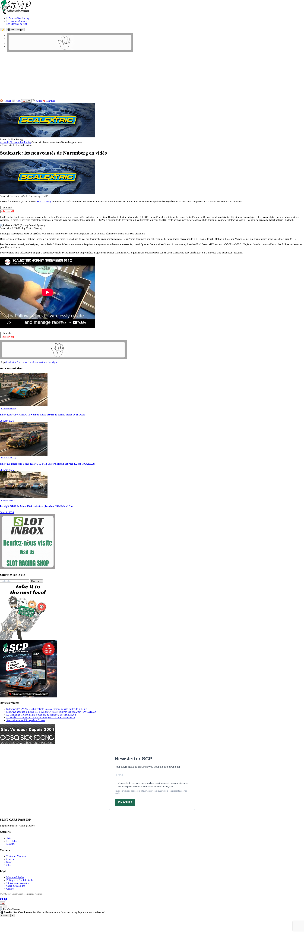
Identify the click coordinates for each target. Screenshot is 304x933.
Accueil (4, 142)
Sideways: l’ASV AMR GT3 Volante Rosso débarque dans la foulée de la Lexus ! (47, 709)
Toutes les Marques (16, 856)
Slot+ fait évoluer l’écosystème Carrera (25, 720)
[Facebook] (2, 899)
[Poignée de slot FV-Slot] (28, 639)
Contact (10, 888)
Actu (8, 838)
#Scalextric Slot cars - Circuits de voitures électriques (31, 362)
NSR (8, 864)
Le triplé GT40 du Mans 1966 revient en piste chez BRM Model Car (40, 717)
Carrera (10, 859)
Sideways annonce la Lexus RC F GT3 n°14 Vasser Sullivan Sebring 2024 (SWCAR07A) (51, 711)
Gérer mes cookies (15, 885)
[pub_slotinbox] (27, 568)
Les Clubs (11, 841)
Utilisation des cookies (17, 883)
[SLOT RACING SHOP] (70, 51)
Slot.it (9, 862)
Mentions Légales (15, 877)
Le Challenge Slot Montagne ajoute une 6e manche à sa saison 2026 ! (41, 714)
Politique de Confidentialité (20, 880)
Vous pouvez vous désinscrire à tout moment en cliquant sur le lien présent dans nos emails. (151, 792)
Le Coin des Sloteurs (16, 21)
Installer (5, 915)
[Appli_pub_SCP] (28, 696)
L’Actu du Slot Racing (17, 18)
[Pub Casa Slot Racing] (27, 743)
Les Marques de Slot (16, 24)
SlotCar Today (44, 201)
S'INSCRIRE (124, 802)
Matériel (10, 843)
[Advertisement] (152, 76)
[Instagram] (5, 899)
